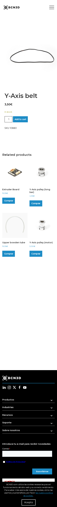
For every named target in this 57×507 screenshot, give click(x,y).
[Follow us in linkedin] (4, 387)
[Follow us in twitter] (14, 387)
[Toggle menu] (52, 8)
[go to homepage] (11, 8)
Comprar (8, 200)
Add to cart (20, 119)
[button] (28, 400)
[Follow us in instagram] (9, 387)
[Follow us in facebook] (19, 387)
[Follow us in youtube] (25, 387)
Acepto (28, 502)
